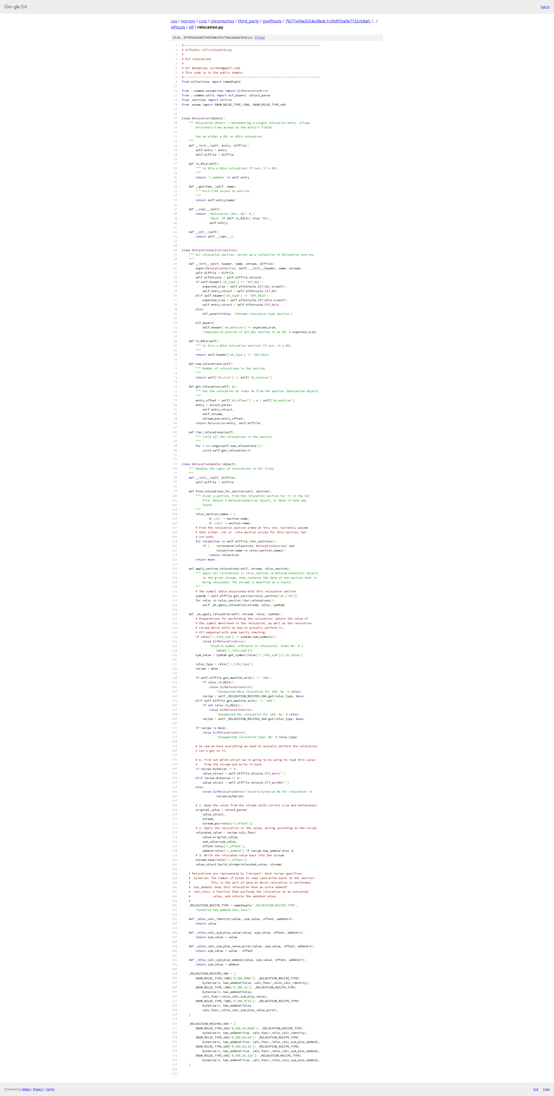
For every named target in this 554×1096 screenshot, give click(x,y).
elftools (178, 27)
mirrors (188, 21)
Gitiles (26, 1089)
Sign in (545, 7)
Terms (50, 1089)
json (546, 1089)
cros (203, 21)
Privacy (38, 1089)
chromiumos (222, 21)
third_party (248, 21)
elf (191, 27)
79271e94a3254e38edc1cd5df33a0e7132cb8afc (328, 21)
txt (535, 1089)
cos (174, 21)
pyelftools (272, 21)
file (259, 37)
